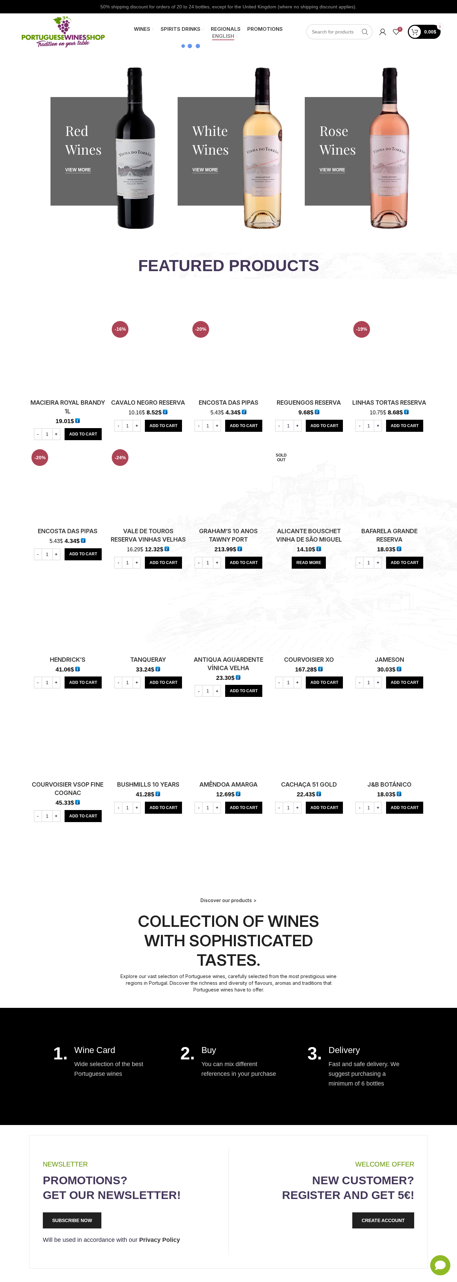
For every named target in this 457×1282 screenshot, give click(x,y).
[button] (340, 1240)
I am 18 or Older (203, 660)
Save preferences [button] (419, 1270)
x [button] (446, 1204)
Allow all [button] (355, 1270)
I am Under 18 (257, 660)
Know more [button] (424, 1230)
